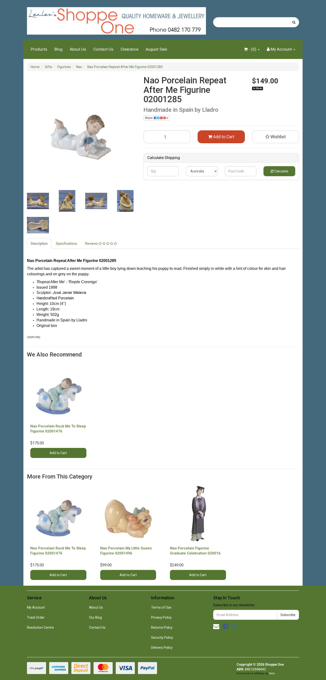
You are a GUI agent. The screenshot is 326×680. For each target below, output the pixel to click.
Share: (149, 118)
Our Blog (95, 617)
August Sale (156, 49)
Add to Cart (223, 136)
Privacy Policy (161, 617)
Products (39, 49)
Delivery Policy (162, 647)
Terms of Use (161, 607)
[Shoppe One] (116, 19)
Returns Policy (162, 627)
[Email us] (216, 626)
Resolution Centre (40, 627)
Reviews (92, 243)
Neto (272, 673)
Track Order (36, 617)
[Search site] (294, 22)
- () (252, 49)
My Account (36, 607)
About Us (78, 49)
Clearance (129, 49)
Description (39, 243)
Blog (58, 49)
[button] (275, 136)
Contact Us (103, 49)
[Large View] (38, 201)
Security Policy (162, 637)
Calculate (280, 171)
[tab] (39, 244)
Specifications (66, 243)
